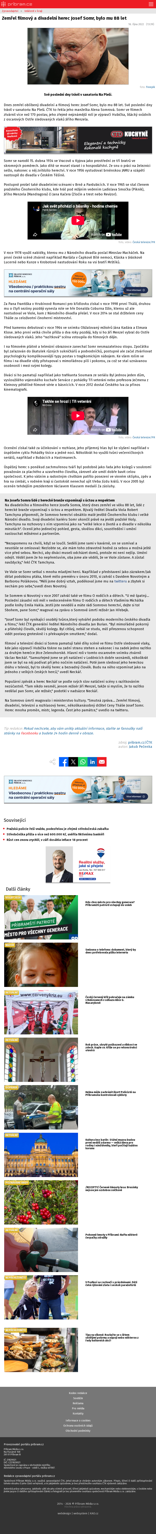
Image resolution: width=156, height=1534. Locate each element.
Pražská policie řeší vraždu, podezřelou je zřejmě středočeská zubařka (56, 829)
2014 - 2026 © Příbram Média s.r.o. (78, 1505)
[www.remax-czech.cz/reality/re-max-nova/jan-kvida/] (78, 864)
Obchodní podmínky (78, 1430)
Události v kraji (33, 11)
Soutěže (78, 1398)
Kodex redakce (78, 1393)
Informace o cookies (78, 1420)
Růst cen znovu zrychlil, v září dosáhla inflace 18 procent (45, 840)
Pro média (78, 1408)
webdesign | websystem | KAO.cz (78, 1513)
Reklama (78, 1403)
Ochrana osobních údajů (78, 1425)
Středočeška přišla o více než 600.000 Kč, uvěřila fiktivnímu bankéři (53, 834)
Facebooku (29, 733)
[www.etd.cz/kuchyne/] (78, 140)
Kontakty (78, 1413)
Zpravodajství (10, 11)
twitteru (120, 581)
